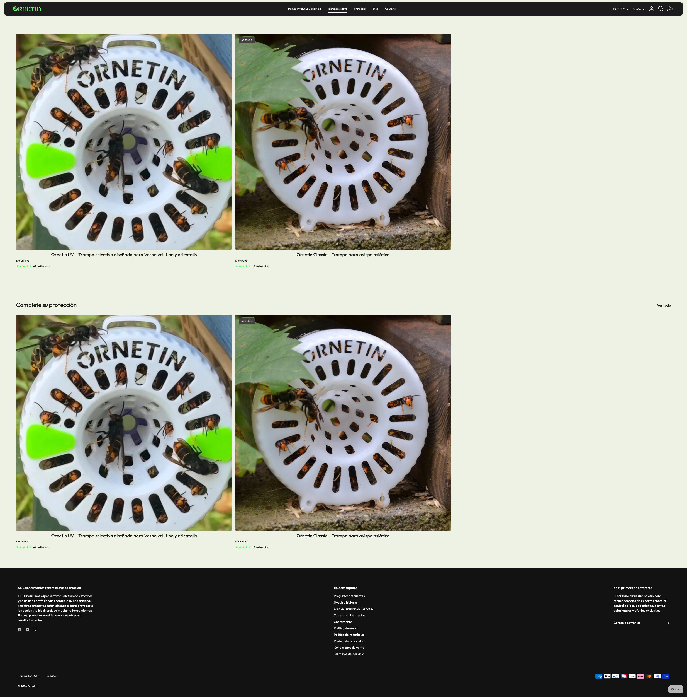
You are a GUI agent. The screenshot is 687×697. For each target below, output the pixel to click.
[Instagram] (35, 629)
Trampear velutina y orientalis (304, 8)
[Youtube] (27, 629)
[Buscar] (661, 9)
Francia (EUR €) (27, 675)
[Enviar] (667, 623)
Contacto (390, 8)
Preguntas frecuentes (349, 596)
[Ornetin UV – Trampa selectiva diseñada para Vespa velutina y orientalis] (124, 142)
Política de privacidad (349, 641)
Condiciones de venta (349, 647)
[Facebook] (19, 629)
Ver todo (664, 305)
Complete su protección (46, 304)
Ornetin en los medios (349, 615)
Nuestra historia (345, 602)
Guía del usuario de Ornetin (353, 609)
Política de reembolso (349, 635)
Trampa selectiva (337, 8)
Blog (375, 8)
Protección (360, 8)
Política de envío (345, 628)
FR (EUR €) (619, 9)
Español (636, 9)
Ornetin (32, 686)
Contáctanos (343, 622)
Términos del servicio (349, 654)
